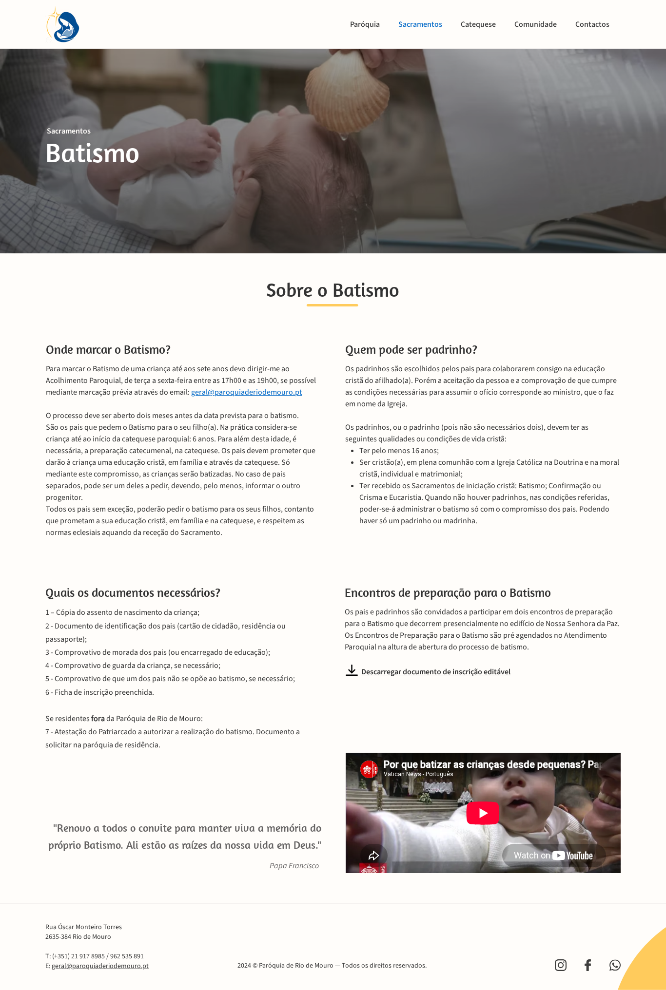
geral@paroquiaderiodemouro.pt (246, 392)
